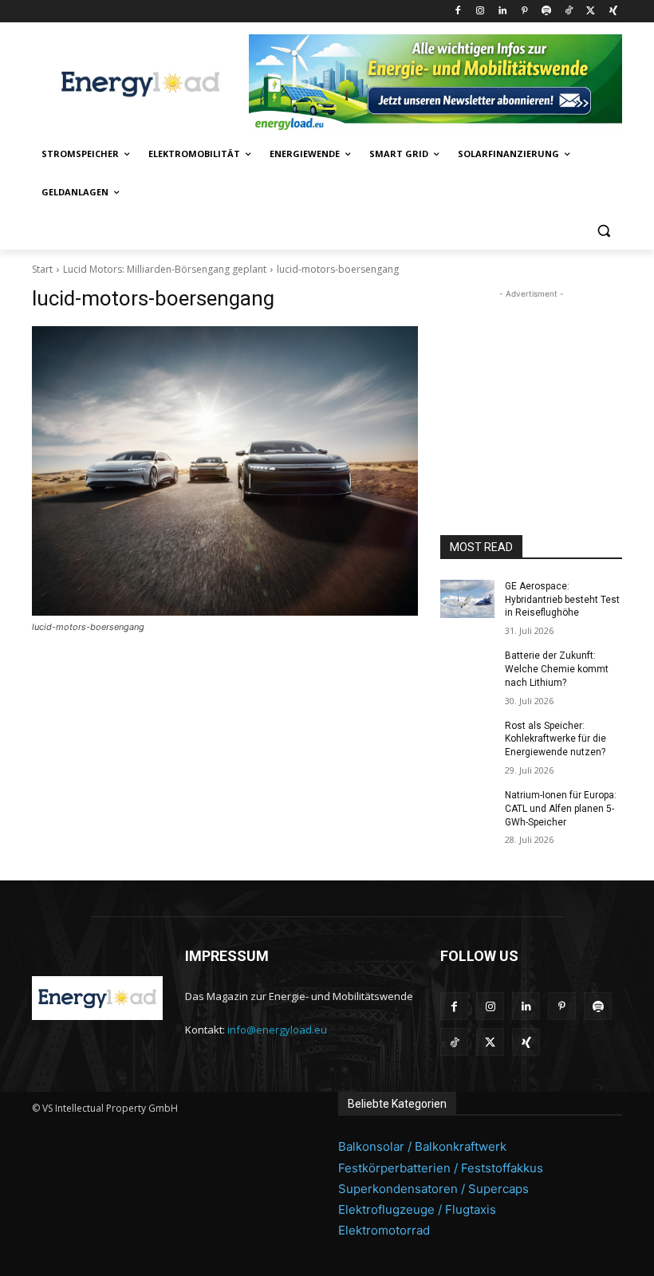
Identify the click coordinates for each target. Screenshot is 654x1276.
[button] (603, 231)
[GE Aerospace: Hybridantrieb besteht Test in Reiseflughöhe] (467, 599)
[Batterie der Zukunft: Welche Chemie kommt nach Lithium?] (467, 668)
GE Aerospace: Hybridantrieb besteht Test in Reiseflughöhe (562, 600)
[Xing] (613, 11)
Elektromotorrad (384, 1230)
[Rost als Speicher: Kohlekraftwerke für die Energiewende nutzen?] (467, 738)
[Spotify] (547, 11)
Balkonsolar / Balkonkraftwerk (422, 1146)
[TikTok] (569, 11)
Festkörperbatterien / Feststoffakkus (440, 1168)
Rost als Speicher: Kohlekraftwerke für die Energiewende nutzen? (555, 739)
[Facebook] (458, 11)
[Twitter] (590, 11)
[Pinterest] (524, 11)
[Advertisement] (531, 382)
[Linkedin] (502, 11)
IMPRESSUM (227, 955)
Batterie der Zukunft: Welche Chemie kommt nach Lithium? (557, 669)
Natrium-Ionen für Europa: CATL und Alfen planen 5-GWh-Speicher (561, 809)
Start (42, 269)
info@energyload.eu (277, 1029)
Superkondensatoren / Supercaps (433, 1188)
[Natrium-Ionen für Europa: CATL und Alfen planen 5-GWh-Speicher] (467, 808)
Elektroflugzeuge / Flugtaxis (417, 1209)
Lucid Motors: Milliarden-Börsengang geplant (164, 269)
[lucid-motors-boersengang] (225, 471)
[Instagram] (480, 11)
